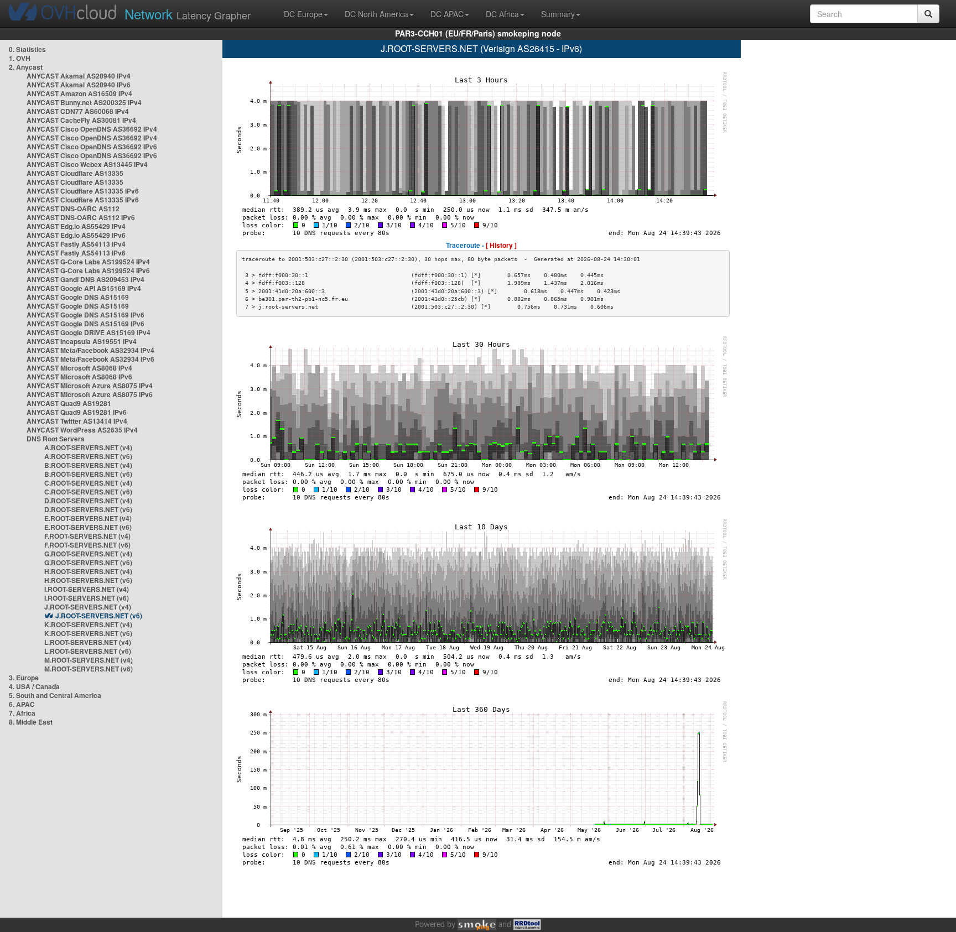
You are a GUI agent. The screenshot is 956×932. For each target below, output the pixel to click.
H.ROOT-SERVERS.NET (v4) (88, 571)
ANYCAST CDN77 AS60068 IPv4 (78, 111)
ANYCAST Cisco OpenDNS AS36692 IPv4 (92, 129)
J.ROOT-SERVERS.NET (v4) (87, 607)
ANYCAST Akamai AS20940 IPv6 (79, 85)
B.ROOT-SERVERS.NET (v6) (88, 474)
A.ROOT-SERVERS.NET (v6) (88, 456)
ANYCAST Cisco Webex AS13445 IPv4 (87, 164)
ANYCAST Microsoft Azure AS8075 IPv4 (90, 385)
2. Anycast (26, 67)
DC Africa (502, 13)
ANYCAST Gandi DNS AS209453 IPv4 (85, 279)
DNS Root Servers (56, 439)
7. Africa (22, 713)
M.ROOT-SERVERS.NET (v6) (88, 669)
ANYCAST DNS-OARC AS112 (73, 209)
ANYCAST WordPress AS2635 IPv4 (82, 430)
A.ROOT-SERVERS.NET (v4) (88, 447)
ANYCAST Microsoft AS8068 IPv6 (79, 377)
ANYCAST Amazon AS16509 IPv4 (79, 93)
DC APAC (447, 13)
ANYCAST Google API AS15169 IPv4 (84, 288)
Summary (558, 13)
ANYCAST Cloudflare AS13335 (75, 173)
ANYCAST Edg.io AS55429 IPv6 (76, 235)
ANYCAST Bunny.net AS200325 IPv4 (84, 102)
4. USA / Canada (34, 686)
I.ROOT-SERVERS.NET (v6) (86, 598)
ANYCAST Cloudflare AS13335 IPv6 (83, 191)
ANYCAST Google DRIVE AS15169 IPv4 (88, 332)
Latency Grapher (187, 13)
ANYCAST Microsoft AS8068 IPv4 (79, 368)
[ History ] (501, 245)
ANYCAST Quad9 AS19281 (69, 403)
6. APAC (22, 704)
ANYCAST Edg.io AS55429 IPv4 (76, 226)
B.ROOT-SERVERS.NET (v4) (88, 465)
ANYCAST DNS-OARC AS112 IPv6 (81, 217)
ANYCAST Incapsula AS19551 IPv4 (82, 341)
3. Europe (24, 678)
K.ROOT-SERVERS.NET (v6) (88, 633)
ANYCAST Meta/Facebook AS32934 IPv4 (90, 350)
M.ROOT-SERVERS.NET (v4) (88, 660)
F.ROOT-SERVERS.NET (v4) (87, 536)
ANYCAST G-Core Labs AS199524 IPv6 (88, 270)
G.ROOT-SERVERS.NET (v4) (88, 554)
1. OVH (19, 58)
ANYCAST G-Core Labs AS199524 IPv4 (88, 262)
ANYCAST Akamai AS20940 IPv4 (79, 76)
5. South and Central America (55, 695)
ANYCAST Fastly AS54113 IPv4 (76, 244)
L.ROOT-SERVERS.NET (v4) (87, 642)
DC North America (376, 13)
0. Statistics (27, 49)
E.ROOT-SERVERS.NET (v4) (88, 518)
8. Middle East (31, 722)
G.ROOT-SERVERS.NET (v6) (88, 562)
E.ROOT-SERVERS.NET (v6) (88, 527)
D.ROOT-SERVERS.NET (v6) (88, 509)
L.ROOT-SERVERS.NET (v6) (87, 651)
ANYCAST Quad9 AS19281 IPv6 (77, 412)
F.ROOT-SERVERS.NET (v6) (87, 545)
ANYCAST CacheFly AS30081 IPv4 (81, 120)
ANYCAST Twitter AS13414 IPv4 (77, 421)
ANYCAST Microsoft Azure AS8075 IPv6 (90, 394)
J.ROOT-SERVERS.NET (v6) (98, 616)
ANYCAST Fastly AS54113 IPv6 (76, 253)
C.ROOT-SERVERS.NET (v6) (88, 492)
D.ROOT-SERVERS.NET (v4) (88, 501)
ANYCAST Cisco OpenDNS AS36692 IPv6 (92, 147)
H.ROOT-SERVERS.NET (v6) (88, 580)
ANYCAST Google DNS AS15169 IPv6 (85, 315)
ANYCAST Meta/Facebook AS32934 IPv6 (90, 359)
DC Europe (303, 13)
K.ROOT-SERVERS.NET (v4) (88, 624)
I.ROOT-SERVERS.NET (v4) (86, 589)
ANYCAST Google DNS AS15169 (78, 297)
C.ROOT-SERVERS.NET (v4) (88, 483)
